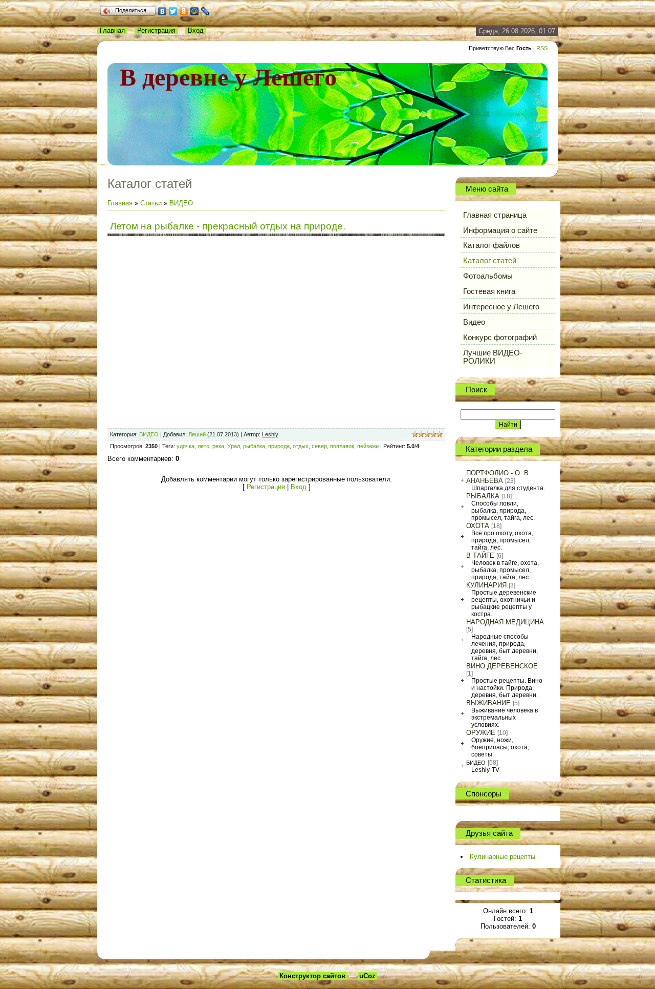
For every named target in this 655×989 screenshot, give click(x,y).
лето (203, 446)
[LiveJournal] (205, 11)
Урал (233, 446)
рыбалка (254, 446)
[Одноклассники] (184, 11)
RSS (542, 48)
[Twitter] (173, 11)
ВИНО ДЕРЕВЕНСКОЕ (502, 666)
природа (279, 446)
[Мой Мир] (194, 11)
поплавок (342, 446)
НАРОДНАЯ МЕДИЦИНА (505, 622)
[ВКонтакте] (162, 11)
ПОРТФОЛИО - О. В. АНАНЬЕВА (498, 477)
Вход (196, 30)
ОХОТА (477, 526)
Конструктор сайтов (312, 976)
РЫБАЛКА (482, 496)
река (218, 446)
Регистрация (156, 30)
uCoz (367, 976)
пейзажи (368, 446)
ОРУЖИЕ (480, 733)
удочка (185, 446)
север (319, 446)
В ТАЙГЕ (480, 555)
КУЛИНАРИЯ (486, 585)
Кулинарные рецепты (502, 856)
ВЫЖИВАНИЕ (488, 703)
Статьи (151, 203)
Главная (112, 30)
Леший (197, 434)
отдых (301, 446)
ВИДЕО (181, 203)
